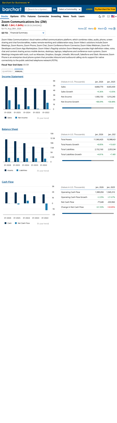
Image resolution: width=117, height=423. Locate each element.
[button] (114, 16)
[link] (111, 28)
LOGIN (89, 9)
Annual (19, 71)
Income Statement (12, 76)
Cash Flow (8, 181)
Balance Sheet (10, 129)
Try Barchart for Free (105, 9)
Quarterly (7, 71)
